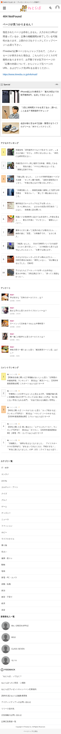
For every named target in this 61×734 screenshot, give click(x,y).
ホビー (4, 532)
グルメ (4, 500)
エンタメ (5, 474)
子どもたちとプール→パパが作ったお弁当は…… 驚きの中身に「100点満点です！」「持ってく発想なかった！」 (37, 273)
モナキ (14, 660)
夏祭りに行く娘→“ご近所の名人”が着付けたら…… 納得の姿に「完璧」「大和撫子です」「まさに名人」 (37, 233)
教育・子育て (6, 597)
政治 (3, 590)
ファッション (6, 526)
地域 (3, 571)
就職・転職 (6, 584)
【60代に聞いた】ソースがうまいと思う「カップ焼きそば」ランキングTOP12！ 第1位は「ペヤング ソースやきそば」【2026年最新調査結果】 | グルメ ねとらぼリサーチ (32, 413)
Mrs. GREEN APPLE (20, 626)
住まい (4, 552)
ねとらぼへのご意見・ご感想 (13, 683)
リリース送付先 (7, 709)
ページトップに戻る (31, 731)
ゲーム (4, 507)
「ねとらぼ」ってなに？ (11, 676)
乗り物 (4, 545)
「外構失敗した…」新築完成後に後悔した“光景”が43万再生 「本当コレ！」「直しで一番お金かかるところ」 (37, 193)
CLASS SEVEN (17, 649)
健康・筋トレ (6, 558)
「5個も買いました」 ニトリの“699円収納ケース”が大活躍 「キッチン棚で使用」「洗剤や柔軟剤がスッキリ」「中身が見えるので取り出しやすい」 (37, 180)
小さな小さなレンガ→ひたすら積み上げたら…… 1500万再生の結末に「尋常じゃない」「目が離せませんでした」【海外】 (37, 260)
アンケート (6, 288)
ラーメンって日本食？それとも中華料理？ (27, 324)
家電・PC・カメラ (9, 577)
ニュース (5, 519)
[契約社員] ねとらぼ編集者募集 (14, 696)
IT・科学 (5, 468)
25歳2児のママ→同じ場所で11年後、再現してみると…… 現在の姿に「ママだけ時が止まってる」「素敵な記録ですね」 (36, 166)
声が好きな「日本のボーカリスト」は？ (26, 298)
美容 (3, 610)
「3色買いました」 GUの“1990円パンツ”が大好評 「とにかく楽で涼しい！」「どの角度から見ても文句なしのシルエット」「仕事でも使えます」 (37, 247)
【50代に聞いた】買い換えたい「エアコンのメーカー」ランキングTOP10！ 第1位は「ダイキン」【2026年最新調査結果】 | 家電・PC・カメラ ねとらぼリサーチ (32, 430)
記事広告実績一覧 (8, 721)
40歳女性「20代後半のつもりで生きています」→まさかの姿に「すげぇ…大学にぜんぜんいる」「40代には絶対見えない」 (37, 153)
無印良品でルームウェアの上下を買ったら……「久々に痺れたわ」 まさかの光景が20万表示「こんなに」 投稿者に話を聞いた (37, 206)
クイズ (4, 494)
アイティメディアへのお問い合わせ (16, 702)
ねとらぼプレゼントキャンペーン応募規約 (18, 689)
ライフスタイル (7, 539)
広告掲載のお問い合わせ (11, 715)
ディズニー (6, 513)
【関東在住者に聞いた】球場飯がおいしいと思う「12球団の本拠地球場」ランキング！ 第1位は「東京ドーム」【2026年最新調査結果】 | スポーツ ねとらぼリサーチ (32, 380)
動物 (3, 565)
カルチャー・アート (9, 487)
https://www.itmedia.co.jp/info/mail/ (20, 74)
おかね (4, 481)
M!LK (13, 637)
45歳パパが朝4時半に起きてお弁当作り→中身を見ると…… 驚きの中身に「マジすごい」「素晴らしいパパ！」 (37, 220)
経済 (3, 603)
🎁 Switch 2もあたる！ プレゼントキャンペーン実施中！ (21, 2)
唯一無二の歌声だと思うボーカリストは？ (27, 337)
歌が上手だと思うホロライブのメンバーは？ (28, 311)
